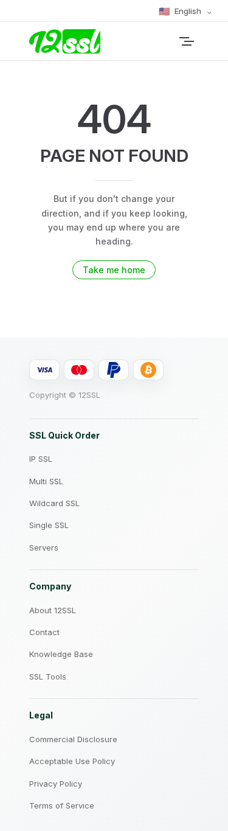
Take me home (114, 270)
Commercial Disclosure (73, 739)
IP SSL (40, 459)
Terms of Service (61, 805)
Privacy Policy (55, 783)
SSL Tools (47, 676)
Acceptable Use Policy (72, 761)
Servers (43, 547)
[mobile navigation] (194, 41)
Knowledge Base (61, 654)
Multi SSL (46, 481)
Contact (44, 632)
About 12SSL (52, 610)
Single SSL (49, 525)
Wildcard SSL (54, 503)
